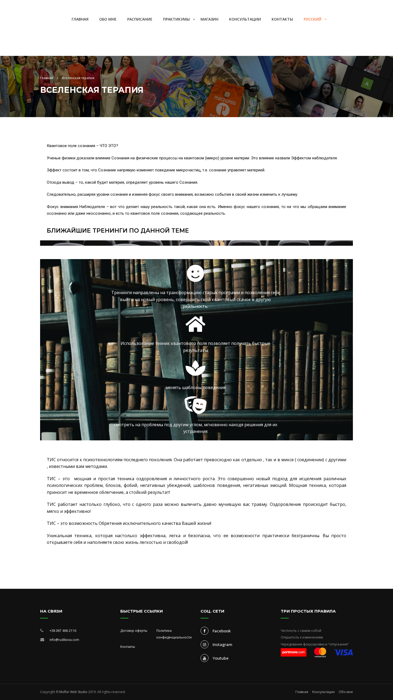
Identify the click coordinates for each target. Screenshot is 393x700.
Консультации (245, 19)
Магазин (209, 19)
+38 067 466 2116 (62, 630)
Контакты (282, 19)
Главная (80, 19)
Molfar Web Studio (73, 692)
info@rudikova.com (64, 639)
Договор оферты (133, 630)
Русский (312, 19)
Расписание (139, 19)
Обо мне (108, 19)
